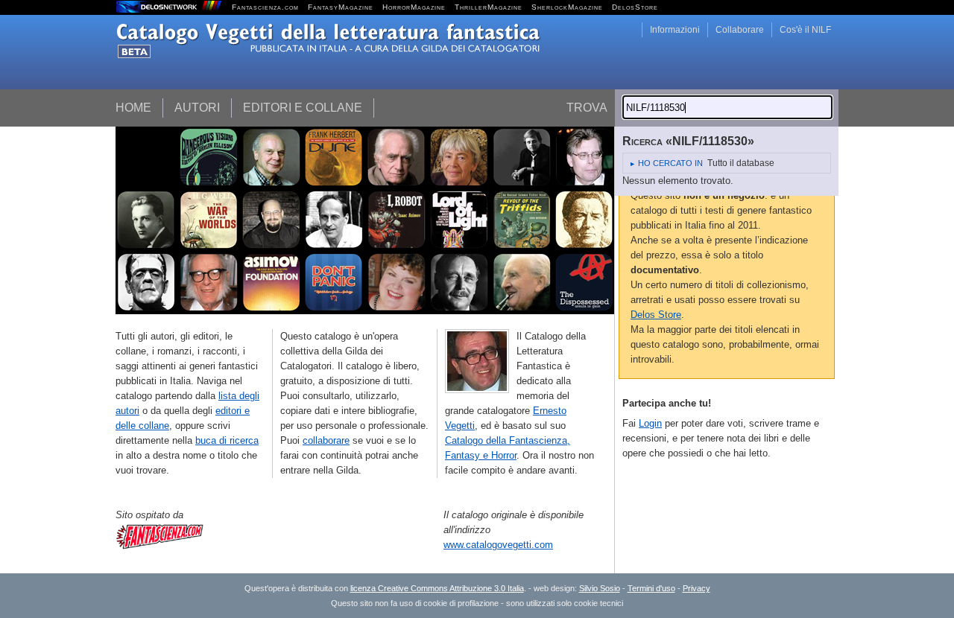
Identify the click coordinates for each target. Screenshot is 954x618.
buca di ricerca (227, 440)
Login (650, 423)
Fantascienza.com (265, 7)
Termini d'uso (651, 588)
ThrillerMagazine (488, 7)
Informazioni (675, 30)
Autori (197, 107)
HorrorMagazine (414, 7)
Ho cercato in (670, 163)
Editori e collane (302, 107)
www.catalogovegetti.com (498, 544)
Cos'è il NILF (805, 30)
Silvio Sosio (599, 588)
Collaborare (740, 30)
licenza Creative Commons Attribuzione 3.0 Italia (437, 588)
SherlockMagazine (567, 7)
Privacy (696, 588)
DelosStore (635, 7)
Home (133, 107)
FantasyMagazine (340, 7)
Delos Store (656, 314)
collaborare (326, 440)
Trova (586, 107)
